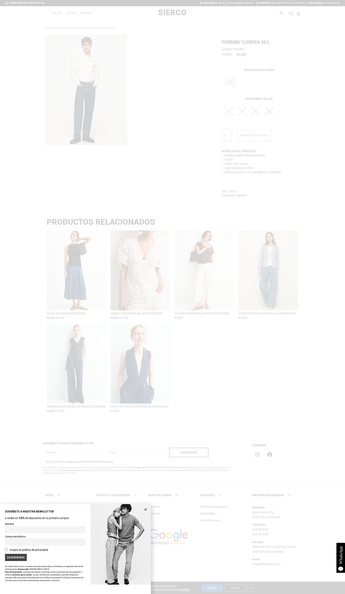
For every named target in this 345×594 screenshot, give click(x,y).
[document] (172, 297)
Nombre (9, 523)
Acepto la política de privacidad (29, 549)
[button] (145, 509)
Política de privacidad (52, 578)
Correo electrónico (15, 536)
